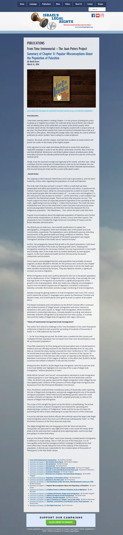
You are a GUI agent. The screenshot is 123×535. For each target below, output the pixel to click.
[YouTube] (97, 15)
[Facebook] (93, 15)
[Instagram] (102, 15)
